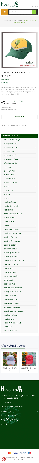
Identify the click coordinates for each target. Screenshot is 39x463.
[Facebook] (3, 419)
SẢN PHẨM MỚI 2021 (10, 331)
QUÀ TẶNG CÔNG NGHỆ (11, 147)
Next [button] (36, 345)
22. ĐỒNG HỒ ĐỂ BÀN (10, 245)
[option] (10, 363)
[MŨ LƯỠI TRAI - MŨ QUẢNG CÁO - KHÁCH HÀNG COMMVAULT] (10, 359)
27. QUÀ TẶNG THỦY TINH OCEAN (14, 260)
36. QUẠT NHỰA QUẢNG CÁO (12, 292)
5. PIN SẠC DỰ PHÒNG (10, 183)
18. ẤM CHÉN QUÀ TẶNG (11, 229)
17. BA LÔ (7, 225)
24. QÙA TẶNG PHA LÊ (10, 249)
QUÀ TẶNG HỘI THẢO (10, 144)
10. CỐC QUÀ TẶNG (10, 202)
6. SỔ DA (6, 186)
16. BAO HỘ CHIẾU (9, 221)
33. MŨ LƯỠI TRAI (9, 284)
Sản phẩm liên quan (13, 346)
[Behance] (11, 419)
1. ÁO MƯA (7, 167)
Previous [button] (32, 345)
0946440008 (11, 103)
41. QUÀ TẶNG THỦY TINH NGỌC (13, 311)
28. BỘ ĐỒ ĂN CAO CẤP (11, 264)
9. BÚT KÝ (7, 198)
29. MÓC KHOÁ (8, 268)
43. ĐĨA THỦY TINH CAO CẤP (12, 323)
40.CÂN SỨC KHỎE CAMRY (12, 307)
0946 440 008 (8, 402)
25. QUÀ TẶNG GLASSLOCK (12, 253)
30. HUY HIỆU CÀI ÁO (10, 272)
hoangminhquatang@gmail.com (13, 406)
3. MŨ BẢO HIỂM (9, 175)
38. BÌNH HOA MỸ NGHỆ (11, 299)
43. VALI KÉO (8, 327)
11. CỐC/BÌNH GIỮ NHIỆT (11, 206)
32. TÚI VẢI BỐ (8, 280)
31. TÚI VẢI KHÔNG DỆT (11, 276)
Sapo (23, 460)
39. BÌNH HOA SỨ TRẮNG (11, 303)
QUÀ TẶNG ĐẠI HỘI (9, 151)
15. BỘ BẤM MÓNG (9, 218)
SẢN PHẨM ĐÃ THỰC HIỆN (12, 140)
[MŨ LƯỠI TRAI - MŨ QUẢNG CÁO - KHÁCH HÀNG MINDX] (29, 359)
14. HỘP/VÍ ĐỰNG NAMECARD (13, 214)
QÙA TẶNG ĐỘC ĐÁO (10, 163)
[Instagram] (16, 419)
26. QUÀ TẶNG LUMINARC (11, 257)
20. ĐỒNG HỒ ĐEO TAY (11, 237)
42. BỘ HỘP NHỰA (9, 319)
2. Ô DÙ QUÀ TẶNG (9, 171)
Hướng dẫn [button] (6, 411)
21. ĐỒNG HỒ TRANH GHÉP (12, 241)
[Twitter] (7, 419)
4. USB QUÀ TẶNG (9, 179)
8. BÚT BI (7, 194)
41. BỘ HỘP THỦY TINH (11, 315)
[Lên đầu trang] (36, 458)
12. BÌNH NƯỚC (8, 210)
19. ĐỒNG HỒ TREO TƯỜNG (12, 233)
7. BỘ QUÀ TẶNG (9, 190)
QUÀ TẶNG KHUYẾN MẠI (11, 159)
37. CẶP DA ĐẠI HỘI (10, 296)
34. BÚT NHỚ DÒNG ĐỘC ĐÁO (13, 288)
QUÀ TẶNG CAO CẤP (10, 155)
